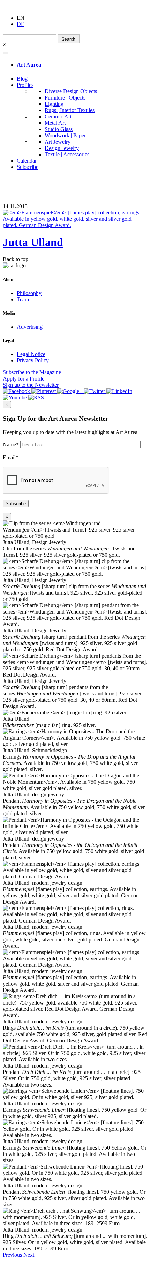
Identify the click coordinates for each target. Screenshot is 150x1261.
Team (23, 299)
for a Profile (23, 379)
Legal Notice (31, 354)
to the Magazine (32, 372)
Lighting (54, 104)
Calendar (27, 161)
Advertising (30, 327)
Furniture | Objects (65, 98)
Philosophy (29, 293)
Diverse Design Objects (71, 91)
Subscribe (27, 167)
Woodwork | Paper (65, 135)
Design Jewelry (62, 148)
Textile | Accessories (67, 154)
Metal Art (55, 123)
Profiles (25, 85)
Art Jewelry (57, 142)
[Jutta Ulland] (75, 219)
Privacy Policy (33, 360)
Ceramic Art (58, 116)
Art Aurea (29, 65)
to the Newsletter (31, 385)
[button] (12, 1255)
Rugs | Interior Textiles (70, 110)
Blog (22, 79)
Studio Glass (59, 129)
